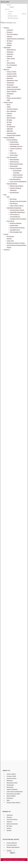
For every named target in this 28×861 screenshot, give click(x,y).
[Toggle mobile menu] (1, 25)
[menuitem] (15, 6)
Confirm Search (7, 692)
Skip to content (5, 1)
